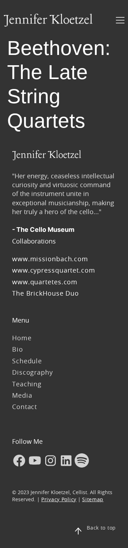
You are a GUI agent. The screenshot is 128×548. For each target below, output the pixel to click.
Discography (32, 372)
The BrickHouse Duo (45, 293)
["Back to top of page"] (78, 531)
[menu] (120, 20)
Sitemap (92, 499)
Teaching (27, 384)
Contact (24, 406)
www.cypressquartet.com (53, 270)
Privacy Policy (58, 499)
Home (22, 338)
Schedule (27, 361)
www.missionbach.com (51, 259)
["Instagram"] (50, 460)
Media (22, 395)
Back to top (101, 527)
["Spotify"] (82, 460)
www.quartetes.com (45, 282)
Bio (17, 349)
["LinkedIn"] (66, 460)
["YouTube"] (35, 460)
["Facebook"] (19, 460)
